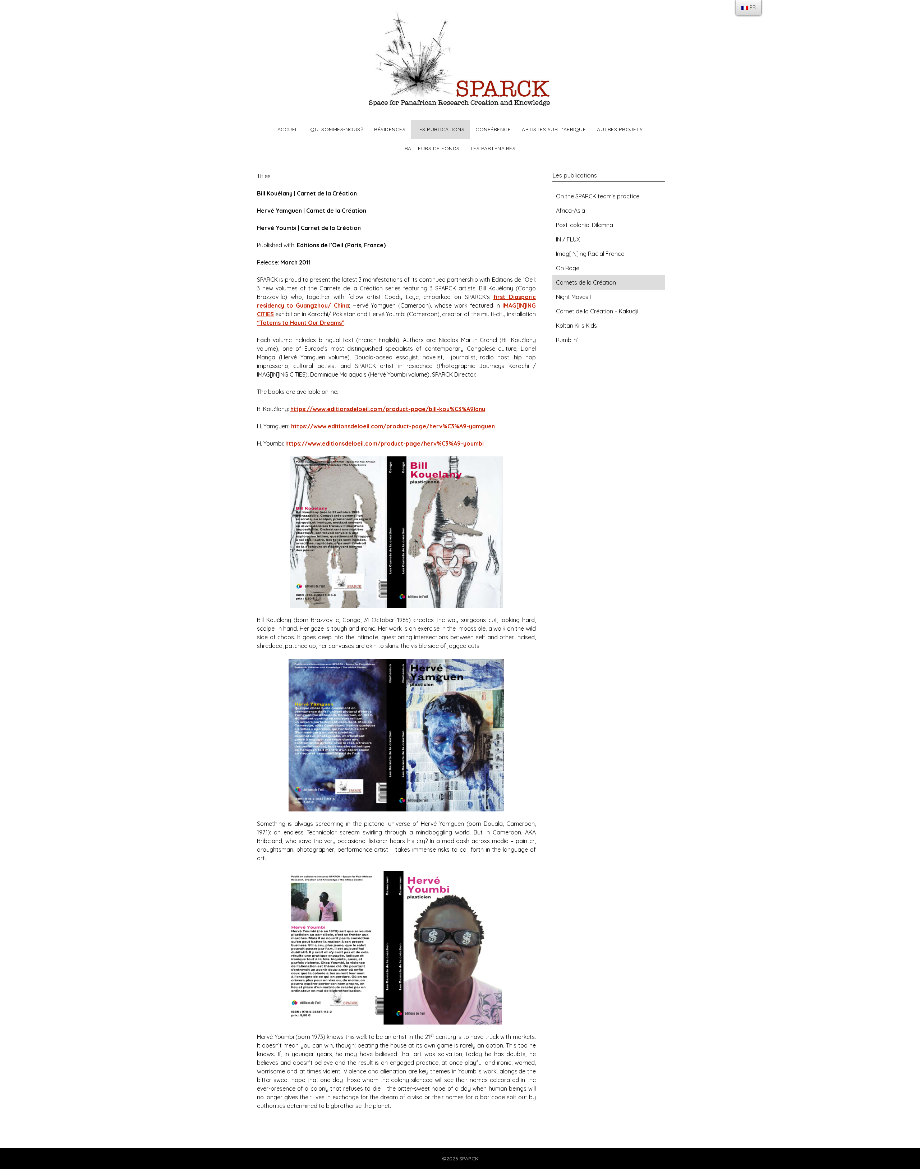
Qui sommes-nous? (336, 129)
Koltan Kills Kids (576, 325)
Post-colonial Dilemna (584, 225)
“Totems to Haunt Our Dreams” (300, 322)
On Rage (567, 268)
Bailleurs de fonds (432, 148)
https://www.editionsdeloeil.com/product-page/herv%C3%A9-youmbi (384, 443)
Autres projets (620, 129)
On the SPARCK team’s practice (597, 196)
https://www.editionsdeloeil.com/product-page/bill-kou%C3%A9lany (387, 409)
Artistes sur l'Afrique (554, 129)
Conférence (493, 129)
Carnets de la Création (586, 282)
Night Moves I (573, 296)
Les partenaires (493, 148)
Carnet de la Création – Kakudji (597, 311)
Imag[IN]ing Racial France (590, 253)
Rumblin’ (567, 340)
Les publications (440, 129)
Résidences (389, 129)
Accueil (288, 129)
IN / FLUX (568, 239)
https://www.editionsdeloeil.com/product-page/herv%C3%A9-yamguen (393, 426)
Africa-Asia (570, 210)
